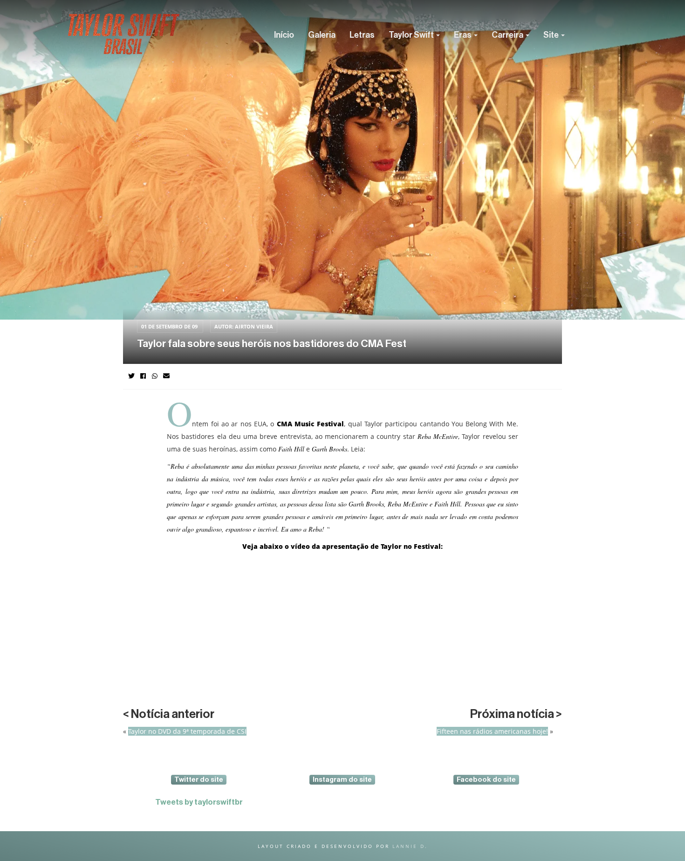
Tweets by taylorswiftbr (199, 802)
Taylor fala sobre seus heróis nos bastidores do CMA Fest (271, 344)
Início (284, 35)
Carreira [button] (508, 35)
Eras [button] (463, 35)
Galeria (322, 35)
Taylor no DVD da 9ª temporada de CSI (187, 731)
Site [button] (551, 35)
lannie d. (410, 846)
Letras (362, 35)
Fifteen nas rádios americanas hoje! (492, 731)
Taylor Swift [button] (412, 35)
